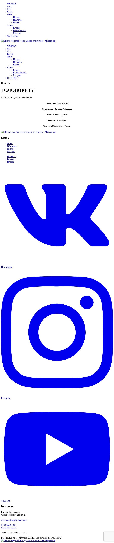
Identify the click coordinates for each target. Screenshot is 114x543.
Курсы (16, 27)
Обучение (12, 146)
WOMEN (11, 3)
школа (10, 148)
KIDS (10, 11)
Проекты (17, 19)
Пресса (16, 17)
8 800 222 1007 (8, 525)
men (9, 6)
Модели (17, 33)
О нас (10, 143)
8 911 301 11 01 (8, 527)
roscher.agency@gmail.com (14, 520)
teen (9, 9)
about (9, 14)
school (10, 25)
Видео (16, 22)
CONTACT (13, 35)
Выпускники (19, 30)
